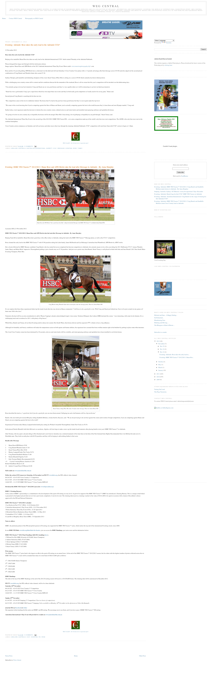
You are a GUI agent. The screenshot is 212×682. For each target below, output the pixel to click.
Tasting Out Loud (159, 389)
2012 (158, 341)
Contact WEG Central (15, 18)
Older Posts (142, 656)
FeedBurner (184, 176)
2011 (158, 374)
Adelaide (14, 148)
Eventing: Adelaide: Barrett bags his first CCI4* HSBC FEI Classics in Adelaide (178, 194)
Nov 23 (162, 352)
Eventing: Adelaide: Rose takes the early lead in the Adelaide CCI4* (32, 44)
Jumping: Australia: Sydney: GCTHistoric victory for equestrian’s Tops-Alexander (178, 191)
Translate (168, 43)
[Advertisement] (45, 159)
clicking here (168, 65)
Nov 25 (162, 346)
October (160, 362)
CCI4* (55, 148)
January (160, 370)
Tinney (80, 148)
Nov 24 (162, 349)
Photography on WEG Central (34, 18)
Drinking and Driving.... (161, 323)
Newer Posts (8, 656)
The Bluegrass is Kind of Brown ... (164, 325)
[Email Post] (35, 146)
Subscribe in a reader (160, 332)
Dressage (61, 148)
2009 (158, 380)
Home (4, 18)
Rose (75, 148)
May (159, 365)
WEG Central (106, 6)
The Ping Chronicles (160, 392)
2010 (158, 377)
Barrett (49, 148)
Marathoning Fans (159, 320)
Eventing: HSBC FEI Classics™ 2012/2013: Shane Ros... (177, 357)
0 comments (28, 146)
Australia (22, 148)
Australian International (35, 148)
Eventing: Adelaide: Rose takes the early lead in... (174, 354)
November (161, 344)
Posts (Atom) (17, 660)
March (160, 367)
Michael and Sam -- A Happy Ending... (165, 315)
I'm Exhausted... (159, 318)
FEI (40, 637)
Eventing (69, 148)
